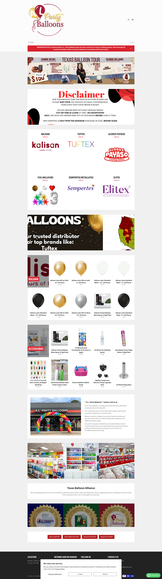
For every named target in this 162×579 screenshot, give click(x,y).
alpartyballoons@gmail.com (122, 567)
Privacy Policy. (60, 569)
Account (132, 42)
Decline (105, 574)
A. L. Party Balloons (37, 576)
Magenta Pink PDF (107, 537)
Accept (80, 574)
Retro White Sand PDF (72, 537)
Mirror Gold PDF (54, 537)
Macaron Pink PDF (90, 537)
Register (39, 75)
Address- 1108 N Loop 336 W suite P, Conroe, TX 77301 (39, 562)
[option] (81, 232)
